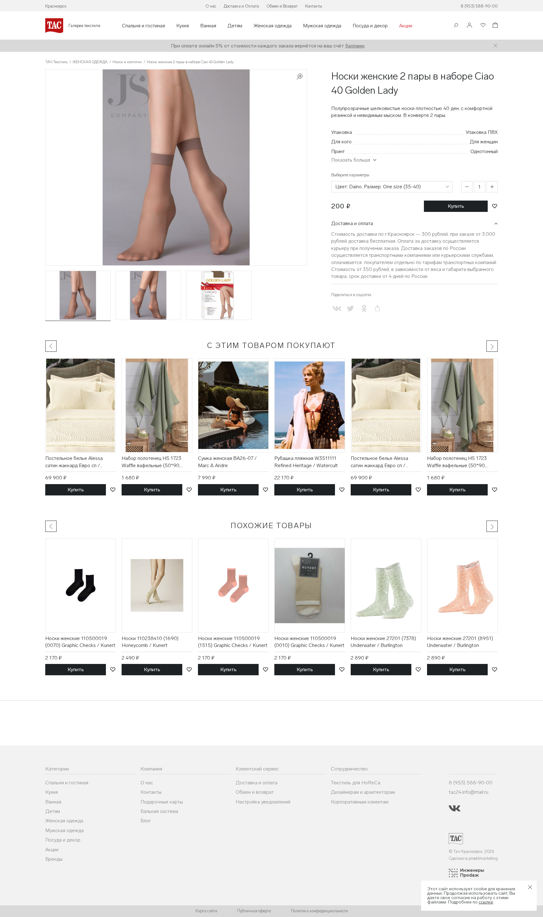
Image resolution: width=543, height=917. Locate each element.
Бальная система (159, 811)
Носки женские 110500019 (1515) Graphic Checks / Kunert (232, 641)
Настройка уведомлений (263, 802)
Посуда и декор (370, 25)
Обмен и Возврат (282, 6)
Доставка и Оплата (241, 6)
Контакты (313, 6)
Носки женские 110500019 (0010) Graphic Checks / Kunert (309, 641)
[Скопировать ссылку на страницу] (377, 308)
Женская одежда (273, 25)
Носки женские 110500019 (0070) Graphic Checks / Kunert (80, 641)
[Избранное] (482, 25)
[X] (350, 308)
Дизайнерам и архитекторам (363, 792)
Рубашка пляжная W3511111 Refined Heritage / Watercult (306, 461)
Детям (235, 25)
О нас (211, 6)
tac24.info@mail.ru (468, 792)
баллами (355, 46)
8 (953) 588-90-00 (479, 6)
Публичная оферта (254, 911)
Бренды (54, 859)
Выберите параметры (350, 175)
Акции (405, 25)
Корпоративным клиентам (359, 802)
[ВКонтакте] (336, 308)
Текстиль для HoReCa (355, 783)
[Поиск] (456, 26)
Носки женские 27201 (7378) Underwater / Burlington (383, 641)
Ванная (208, 25)
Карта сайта (206, 911)
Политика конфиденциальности (319, 911)
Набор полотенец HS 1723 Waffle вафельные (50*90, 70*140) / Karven (151, 462)
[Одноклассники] (363, 308)
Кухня (182, 25)
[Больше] (492, 186)
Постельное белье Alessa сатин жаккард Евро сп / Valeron (74, 462)
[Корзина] (494, 26)
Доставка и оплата (352, 223)
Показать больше (350, 160)
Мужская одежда (322, 25)
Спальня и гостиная (143, 25)
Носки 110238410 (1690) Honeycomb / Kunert (150, 641)
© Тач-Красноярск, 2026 (471, 851)
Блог (145, 821)
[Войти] (469, 25)
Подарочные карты (161, 802)
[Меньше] (467, 186)
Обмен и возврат (255, 792)
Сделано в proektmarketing (473, 858)
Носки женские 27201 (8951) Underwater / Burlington (460, 641)
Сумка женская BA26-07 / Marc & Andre (227, 461)
